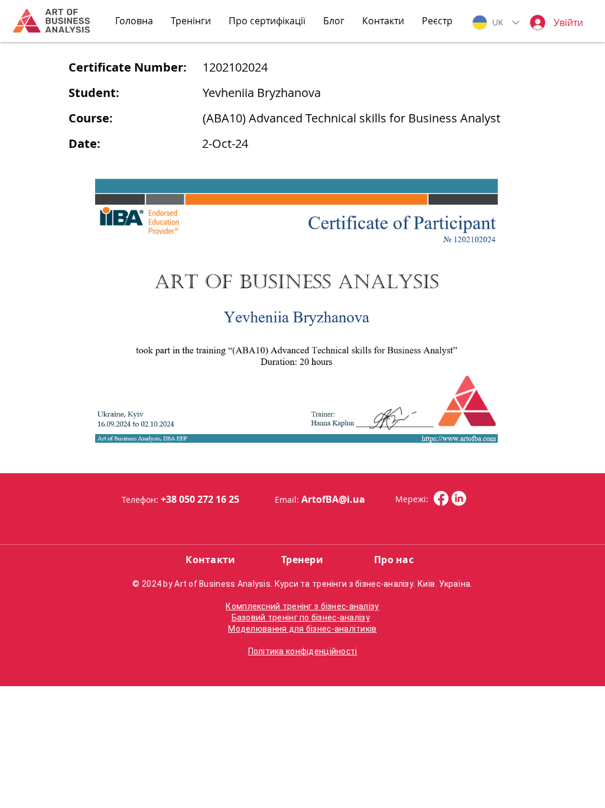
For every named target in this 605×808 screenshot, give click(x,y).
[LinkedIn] (458, 498)
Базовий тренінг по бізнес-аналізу (301, 617)
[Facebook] (441, 498)
